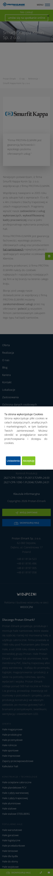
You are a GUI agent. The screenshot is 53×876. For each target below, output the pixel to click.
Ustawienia (13, 460)
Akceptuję (28, 460)
